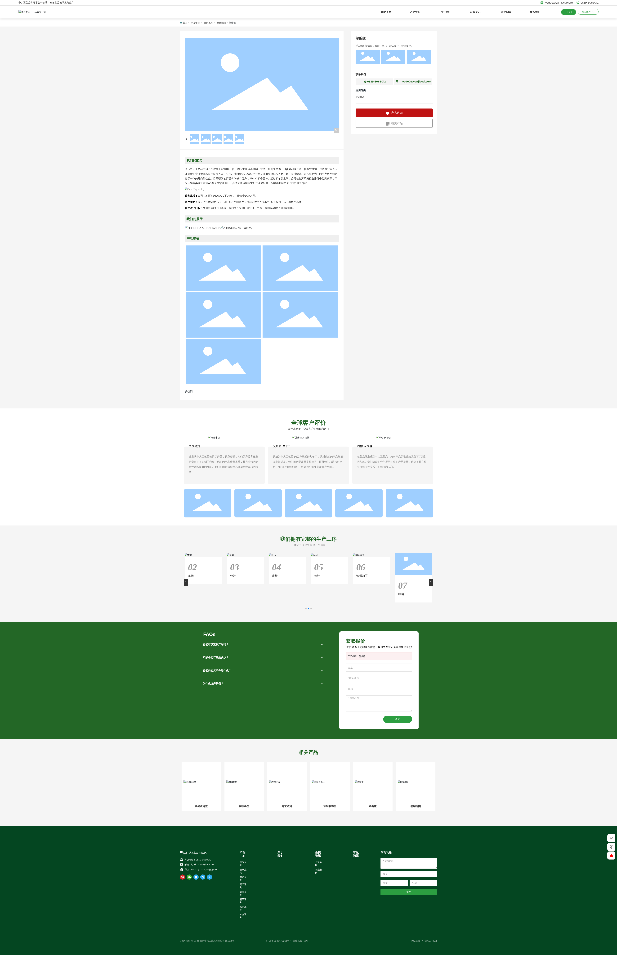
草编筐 (373, 806)
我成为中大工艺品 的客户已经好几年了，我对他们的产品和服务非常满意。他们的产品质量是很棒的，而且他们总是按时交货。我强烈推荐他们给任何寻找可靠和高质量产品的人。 (308, 461)
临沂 (435, 940)
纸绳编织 (221, 22)
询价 (570, 12)
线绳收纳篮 (201, 806)
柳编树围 (416, 806)
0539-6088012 (589, 2)
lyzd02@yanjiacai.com (558, 2)
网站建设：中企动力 (421, 940)
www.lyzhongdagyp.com (205, 869)
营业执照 (297, 940)
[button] (306, 608)
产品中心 (195, 22)
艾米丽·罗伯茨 (282, 446)
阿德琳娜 (194, 446)
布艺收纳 (287, 806)
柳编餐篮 (244, 806)
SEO (306, 940)
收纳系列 (208, 22)
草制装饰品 (329, 806)
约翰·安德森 (364, 446)
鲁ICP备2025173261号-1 (278, 940)
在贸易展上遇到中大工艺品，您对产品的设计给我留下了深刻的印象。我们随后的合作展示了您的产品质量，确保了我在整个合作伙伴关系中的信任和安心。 (391, 461)
